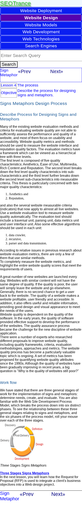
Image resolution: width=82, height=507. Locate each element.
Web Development (41, 31)
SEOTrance (15, 3)
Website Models (41, 24)
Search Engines (41, 45)
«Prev (24, 71)
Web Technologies (41, 38)
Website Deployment (41, 10)
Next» (56, 71)
